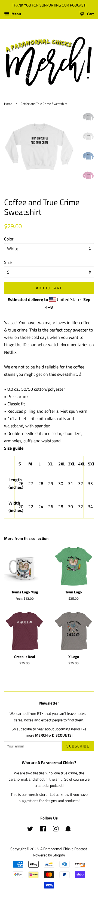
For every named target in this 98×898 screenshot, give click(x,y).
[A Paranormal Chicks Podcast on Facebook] (43, 830)
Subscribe (77, 746)
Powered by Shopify (49, 855)
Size (8, 262)
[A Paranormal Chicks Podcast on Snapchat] (68, 830)
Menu (16, 14)
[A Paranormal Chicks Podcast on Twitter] (30, 830)
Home (8, 103)
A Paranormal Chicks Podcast (63, 849)
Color (9, 239)
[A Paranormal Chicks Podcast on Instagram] (56, 830)
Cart (90, 14)
